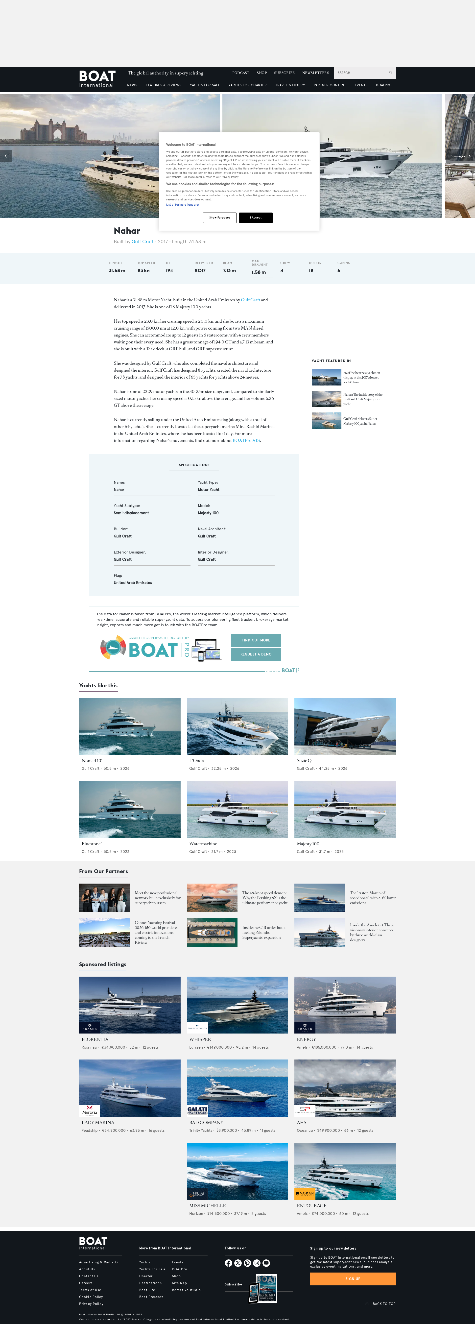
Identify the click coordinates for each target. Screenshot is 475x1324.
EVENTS (361, 85)
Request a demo (256, 654)
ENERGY (306, 1039)
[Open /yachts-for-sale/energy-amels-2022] (345, 1005)
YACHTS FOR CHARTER (248, 85)
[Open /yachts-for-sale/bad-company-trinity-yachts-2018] (237, 1088)
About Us (87, 1269)
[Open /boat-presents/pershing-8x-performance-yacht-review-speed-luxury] (212, 898)
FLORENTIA (95, 1039)
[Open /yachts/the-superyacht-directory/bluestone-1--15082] (130, 809)
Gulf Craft (143, 242)
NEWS (132, 85)
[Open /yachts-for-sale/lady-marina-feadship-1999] (130, 1088)
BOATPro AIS (246, 440)
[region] (239, 181)
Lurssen (196, 1047)
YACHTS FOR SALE (205, 85)
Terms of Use (90, 1290)
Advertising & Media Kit (99, 1262)
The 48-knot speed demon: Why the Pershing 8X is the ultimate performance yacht (264, 897)
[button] (6, 156)
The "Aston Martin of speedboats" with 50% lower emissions (373, 897)
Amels (302, 1047)
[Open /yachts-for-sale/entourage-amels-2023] (345, 1171)
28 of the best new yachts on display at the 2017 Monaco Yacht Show (361, 377)
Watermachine (203, 844)
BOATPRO (383, 85)
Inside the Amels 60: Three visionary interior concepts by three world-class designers (372, 932)
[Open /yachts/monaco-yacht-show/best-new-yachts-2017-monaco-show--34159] (326, 377)
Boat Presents (151, 1297)
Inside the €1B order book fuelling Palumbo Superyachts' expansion (263, 932)
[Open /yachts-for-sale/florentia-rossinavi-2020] (130, 1005)
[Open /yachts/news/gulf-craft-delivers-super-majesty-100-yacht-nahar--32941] (326, 420)
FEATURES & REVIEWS (163, 85)
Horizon (196, 1213)
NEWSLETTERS (315, 73)
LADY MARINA (98, 1123)
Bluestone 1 (92, 844)
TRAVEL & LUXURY (290, 85)
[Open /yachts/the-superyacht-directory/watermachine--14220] (237, 809)
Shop (176, 1276)
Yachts (145, 1262)
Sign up (353, 1279)
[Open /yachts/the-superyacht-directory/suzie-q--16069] (345, 726)
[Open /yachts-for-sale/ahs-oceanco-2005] (345, 1088)
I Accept (256, 217)
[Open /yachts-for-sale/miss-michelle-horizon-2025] (237, 1171)
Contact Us (88, 1276)
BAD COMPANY (206, 1123)
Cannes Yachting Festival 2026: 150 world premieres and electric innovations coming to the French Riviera (156, 932)
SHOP (262, 73)
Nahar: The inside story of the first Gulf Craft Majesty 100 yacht (362, 399)
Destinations (150, 1283)
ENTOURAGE (312, 1206)
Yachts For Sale (152, 1269)
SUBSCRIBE (284, 73)
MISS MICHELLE (207, 1206)
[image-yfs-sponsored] (89, 1032)
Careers (86, 1283)
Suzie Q (304, 761)
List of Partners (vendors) (182, 204)
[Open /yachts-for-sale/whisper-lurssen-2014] (237, 1005)
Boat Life (147, 1290)
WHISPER (200, 1039)
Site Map (179, 1283)
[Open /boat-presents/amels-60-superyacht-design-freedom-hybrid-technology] (319, 932)
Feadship (90, 1130)
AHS (301, 1123)
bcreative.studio (186, 1290)
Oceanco (305, 1130)
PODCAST (240, 73)
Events (178, 1262)
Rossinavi (89, 1047)
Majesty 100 (308, 844)
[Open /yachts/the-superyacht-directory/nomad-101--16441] (130, 726)
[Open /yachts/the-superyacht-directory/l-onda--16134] (237, 726)
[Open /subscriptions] (258, 1289)
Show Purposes (219, 217)
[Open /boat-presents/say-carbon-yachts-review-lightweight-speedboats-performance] (319, 898)
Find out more (256, 640)
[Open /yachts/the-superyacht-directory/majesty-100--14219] (345, 809)
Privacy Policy (91, 1304)
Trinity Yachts (200, 1130)
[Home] (101, 79)
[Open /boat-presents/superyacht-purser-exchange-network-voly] (104, 898)
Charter (146, 1276)
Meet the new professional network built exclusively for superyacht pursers (158, 897)
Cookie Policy (91, 1297)
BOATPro (179, 1269)
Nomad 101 (92, 761)
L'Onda (196, 761)
